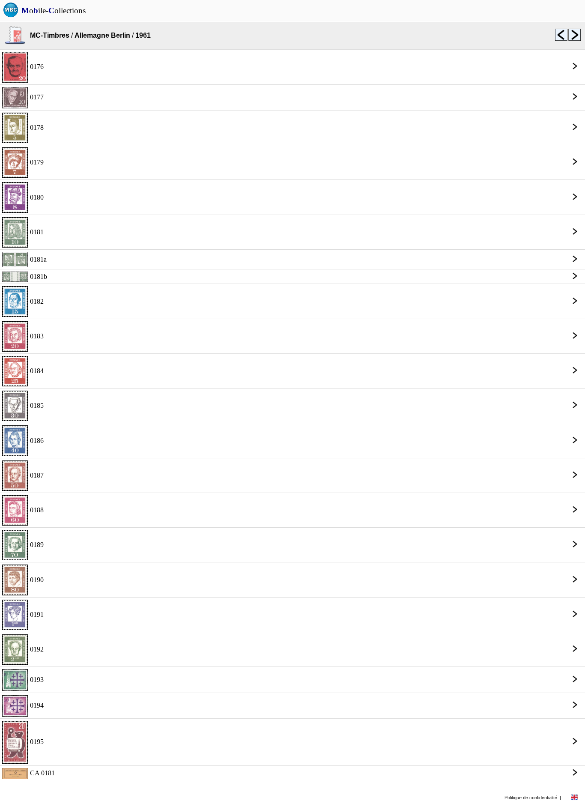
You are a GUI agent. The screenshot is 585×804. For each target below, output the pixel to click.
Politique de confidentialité (530, 797)
